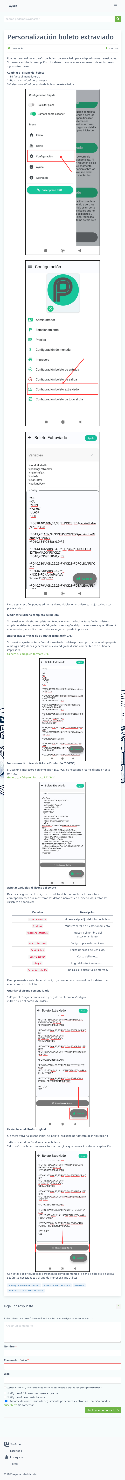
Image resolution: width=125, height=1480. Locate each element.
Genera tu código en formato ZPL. (28, 654)
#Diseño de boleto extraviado (57, 1285)
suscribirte (10, 1405)
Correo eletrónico (16, 1360)
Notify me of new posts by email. (27, 1397)
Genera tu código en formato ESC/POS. (31, 777)
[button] (115, 5)
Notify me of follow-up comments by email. (33, 1393)
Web (7, 1374)
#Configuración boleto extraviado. (24, 1285)
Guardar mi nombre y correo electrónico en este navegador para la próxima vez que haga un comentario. (54, 1387)
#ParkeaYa (79, 1285)
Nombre (10, 1346)
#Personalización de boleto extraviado (26, 1290)
